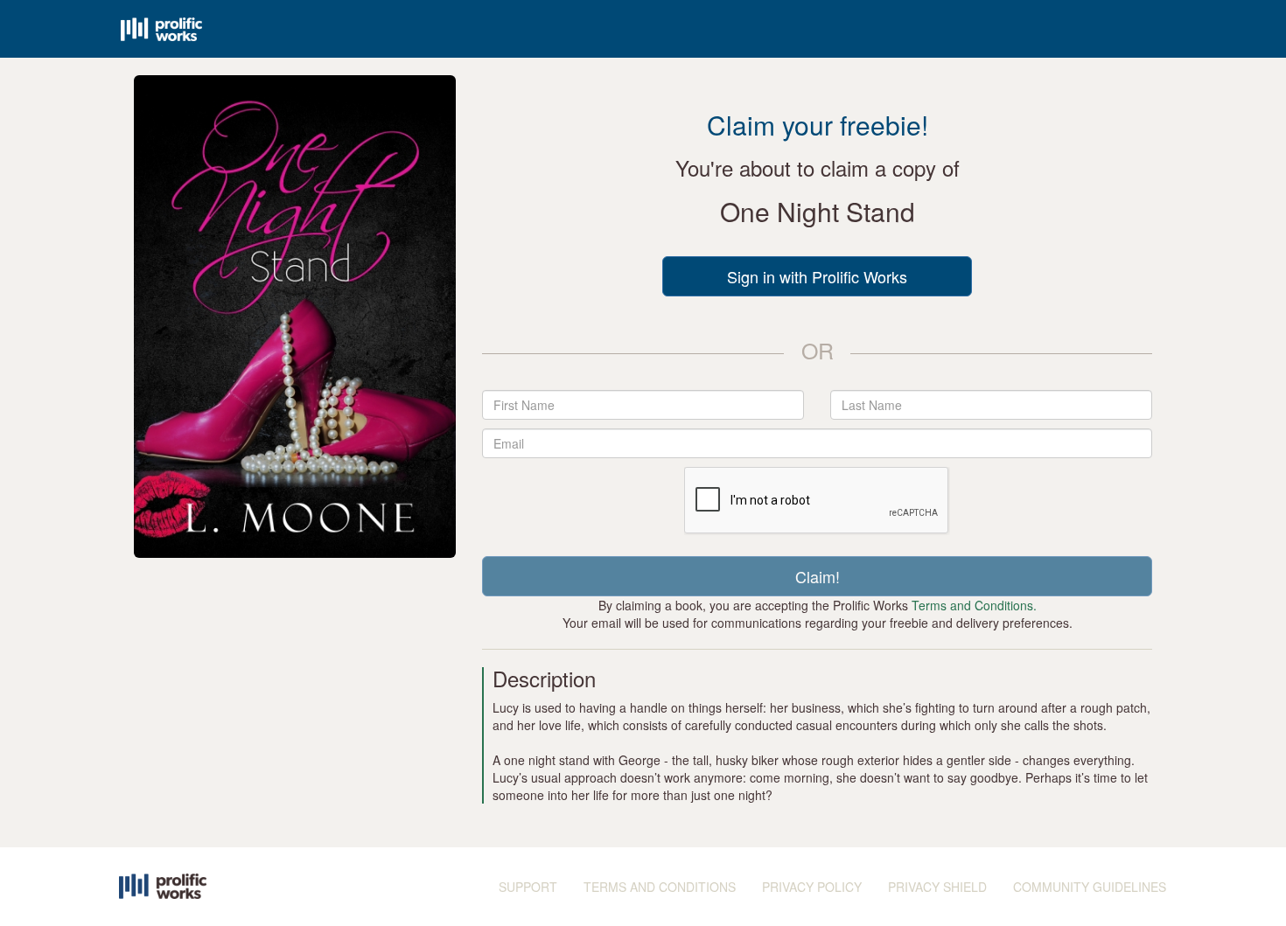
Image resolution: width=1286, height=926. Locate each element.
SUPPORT (528, 886)
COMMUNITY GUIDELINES (1089, 886)
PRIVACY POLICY (812, 886)
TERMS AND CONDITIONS (660, 886)
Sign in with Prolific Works (817, 276)
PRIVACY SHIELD (937, 886)
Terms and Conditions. (974, 605)
